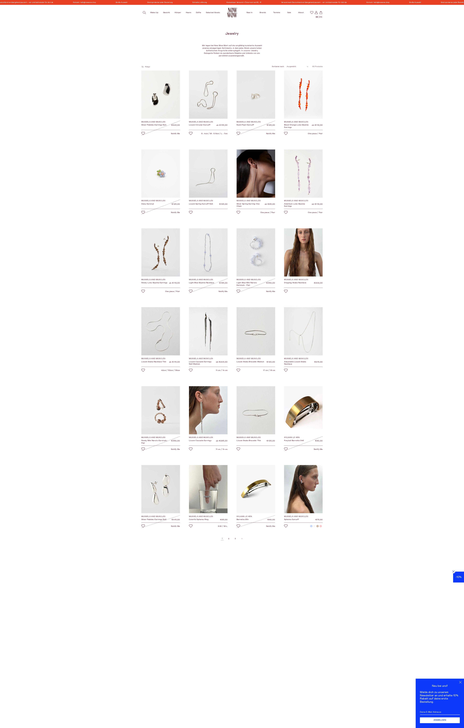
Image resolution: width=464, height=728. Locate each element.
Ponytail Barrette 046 (294, 440)
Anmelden (440, 720)
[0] (312, 12)
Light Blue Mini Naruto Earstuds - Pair (247, 284)
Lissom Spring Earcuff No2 (201, 204)
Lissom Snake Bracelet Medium (250, 362)
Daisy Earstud (147, 204)
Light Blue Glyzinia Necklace (201, 283)
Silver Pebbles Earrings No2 (153, 519)
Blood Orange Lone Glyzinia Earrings (296, 126)
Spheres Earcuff (291, 519)
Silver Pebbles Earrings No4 (153, 125)
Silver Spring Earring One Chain (248, 205)
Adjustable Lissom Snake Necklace (295, 363)
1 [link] (222, 538)
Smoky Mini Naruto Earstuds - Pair (154, 441)
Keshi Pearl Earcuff (245, 125)
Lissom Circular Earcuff (199, 125)
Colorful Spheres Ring (199, 519)
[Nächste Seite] (241, 538)
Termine (276, 12)
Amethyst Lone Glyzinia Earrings (294, 205)
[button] (144, 12)
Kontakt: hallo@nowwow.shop (31, 2)
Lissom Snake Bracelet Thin (249, 440)
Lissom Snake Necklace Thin (153, 362)
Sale (289, 12)
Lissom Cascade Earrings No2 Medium (200, 363)
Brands (263, 12)
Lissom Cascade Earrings (200, 440)
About (301, 12)
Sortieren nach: (278, 66)
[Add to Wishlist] (143, 133)
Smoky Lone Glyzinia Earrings (154, 283)
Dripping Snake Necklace (295, 283)
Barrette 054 (243, 519)
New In (249, 12)
